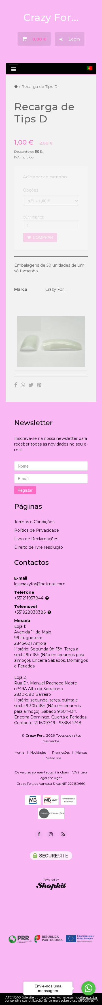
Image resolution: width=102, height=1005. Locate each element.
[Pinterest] (39, 384)
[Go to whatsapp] (88, 988)
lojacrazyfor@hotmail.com (39, 583)
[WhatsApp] (23, 384)
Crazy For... (51, 17)
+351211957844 (28, 598)
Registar (25, 490)
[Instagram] (51, 834)
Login (71, 39)
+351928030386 (30, 612)
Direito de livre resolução (38, 547)
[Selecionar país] (89, 68)
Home (19, 752)
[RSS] (63, 834)
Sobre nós (53, 758)
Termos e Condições (34, 521)
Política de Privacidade (36, 530)
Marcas (81, 752)
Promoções (61, 752)
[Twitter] (31, 384)
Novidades (38, 752)
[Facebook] (15, 384)
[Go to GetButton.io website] (88, 999)
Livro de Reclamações (36, 538)
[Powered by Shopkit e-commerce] (51, 885)
